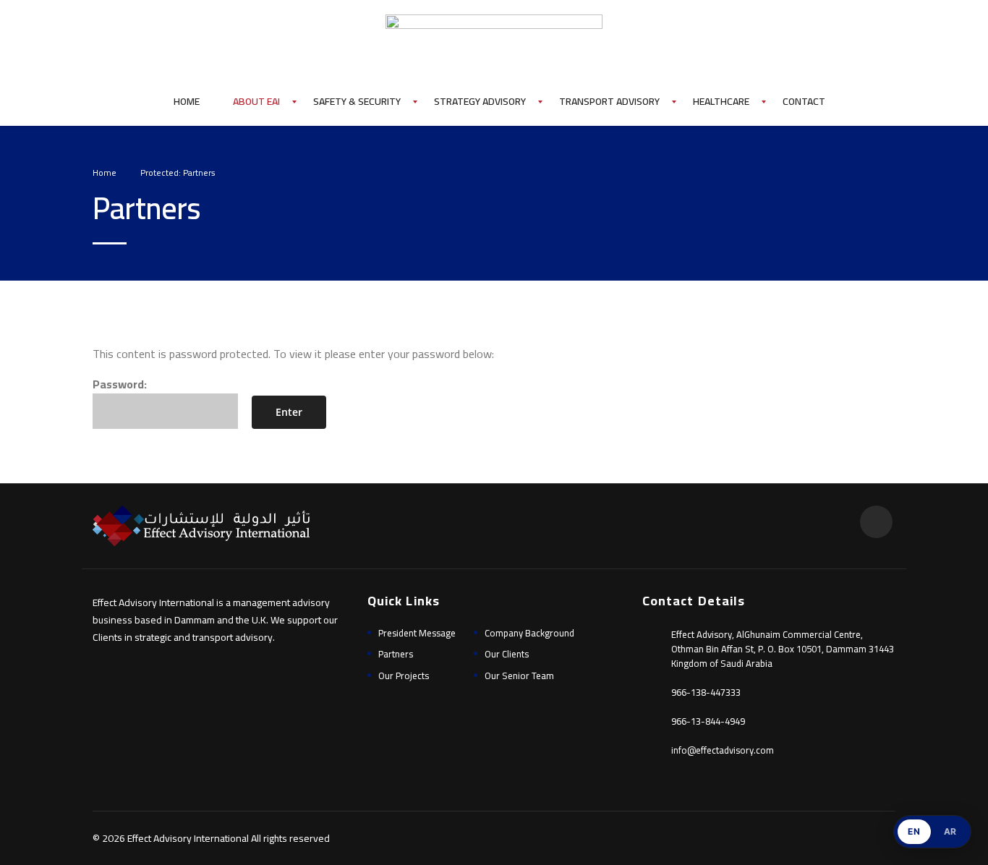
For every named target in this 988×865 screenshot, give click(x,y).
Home (187, 102)
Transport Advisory (609, 102)
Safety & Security (357, 102)
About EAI (256, 102)
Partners (395, 654)
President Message (417, 633)
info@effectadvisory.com (722, 750)
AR (950, 831)
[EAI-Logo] (494, 33)
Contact (804, 102)
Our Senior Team (519, 675)
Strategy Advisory (480, 102)
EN (914, 831)
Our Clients (507, 654)
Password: (120, 384)
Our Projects (403, 675)
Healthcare (721, 102)
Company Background (529, 633)
